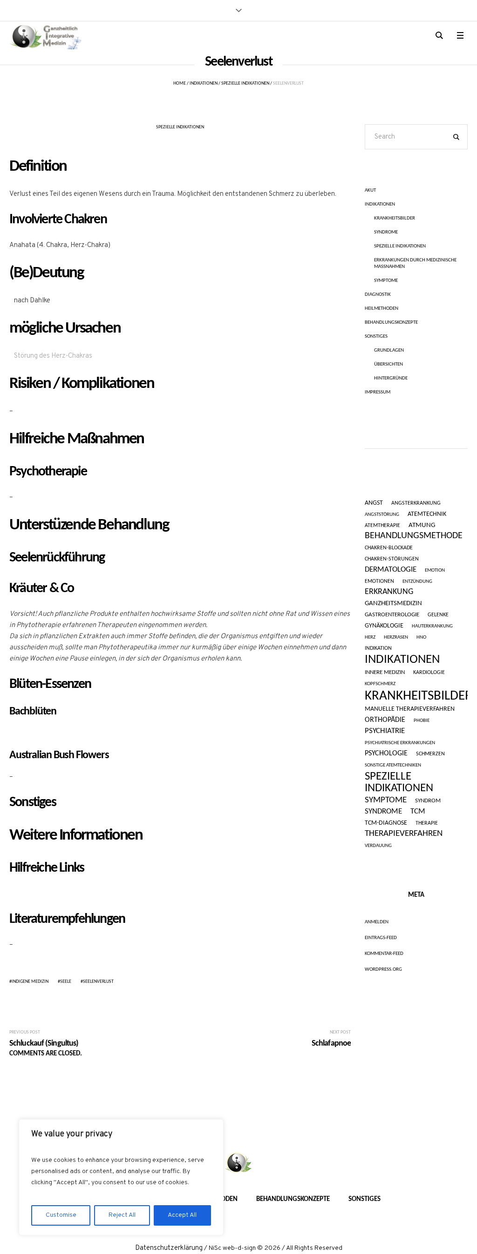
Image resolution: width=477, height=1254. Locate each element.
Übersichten (388, 364)
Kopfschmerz (380, 684)
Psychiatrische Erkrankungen (400, 743)
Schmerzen (430, 754)
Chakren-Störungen (392, 559)
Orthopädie (385, 720)
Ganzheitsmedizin (393, 603)
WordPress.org (383, 969)
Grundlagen (389, 350)
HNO (421, 637)
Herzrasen (396, 637)
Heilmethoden (381, 308)
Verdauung (378, 846)
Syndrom (428, 801)
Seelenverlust (98, 981)
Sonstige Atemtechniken (393, 765)
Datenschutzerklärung (169, 1248)
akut (370, 190)
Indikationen (204, 83)
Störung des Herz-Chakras (53, 356)
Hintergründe (391, 378)
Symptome (386, 280)
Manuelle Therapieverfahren (410, 709)
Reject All (122, 1215)
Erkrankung (389, 592)
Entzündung (417, 582)
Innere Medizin (385, 672)
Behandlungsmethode (414, 536)
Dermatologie (390, 570)
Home (179, 83)
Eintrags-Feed (381, 937)
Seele (65, 981)
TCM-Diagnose (386, 823)
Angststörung (382, 514)
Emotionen (379, 581)
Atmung (422, 525)
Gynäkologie (384, 626)
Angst (374, 503)
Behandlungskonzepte (391, 322)
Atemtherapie (382, 525)
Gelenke (438, 615)
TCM (417, 811)
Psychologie (386, 753)
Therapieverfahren (404, 833)
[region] (121, 1177)
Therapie (427, 823)
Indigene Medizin (30, 981)
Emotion (435, 570)
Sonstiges (376, 336)
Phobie (421, 720)
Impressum (377, 392)
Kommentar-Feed (384, 953)
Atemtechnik (427, 514)
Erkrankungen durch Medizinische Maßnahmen (415, 263)
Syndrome (386, 232)
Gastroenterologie (392, 615)
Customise (61, 1215)
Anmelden (376, 922)
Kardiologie (429, 672)
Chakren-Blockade (389, 548)
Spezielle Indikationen (245, 83)
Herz (370, 637)
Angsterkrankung (416, 503)
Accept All (182, 1215)
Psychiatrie (385, 731)
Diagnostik (378, 294)
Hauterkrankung (432, 626)
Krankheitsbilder (394, 218)
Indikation (378, 648)
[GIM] (238, 1163)
